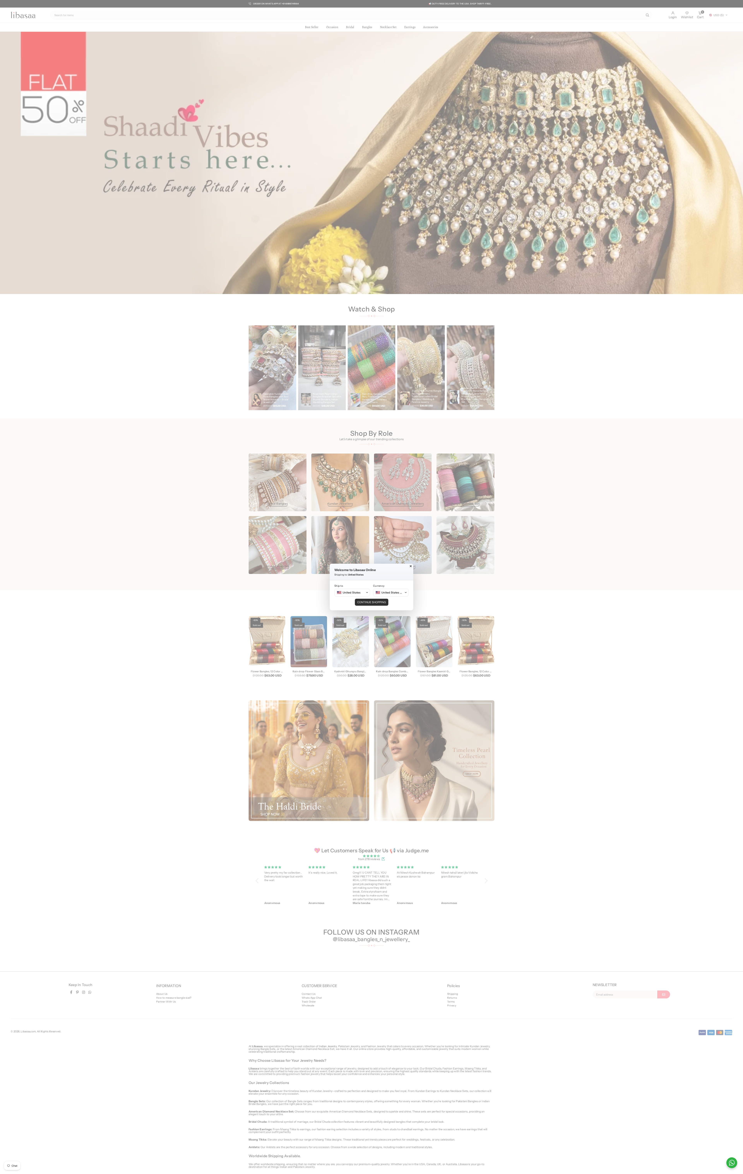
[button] (352, 592)
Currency (378, 585)
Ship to (338, 585)
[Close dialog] (411, 566)
